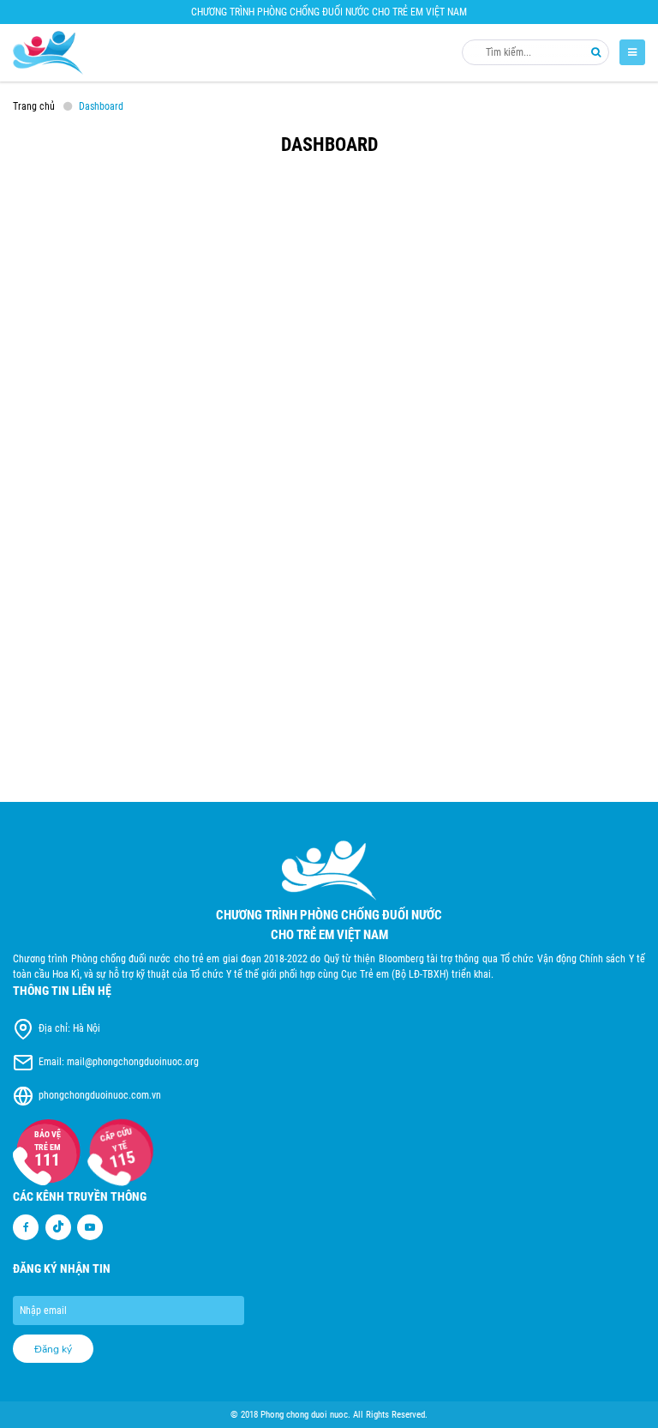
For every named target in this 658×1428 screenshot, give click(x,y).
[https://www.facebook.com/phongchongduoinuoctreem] (26, 1227)
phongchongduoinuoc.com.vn (100, 1095)
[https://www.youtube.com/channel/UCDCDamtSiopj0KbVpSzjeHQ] (90, 1227)
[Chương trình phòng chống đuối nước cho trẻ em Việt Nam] (48, 53)
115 (119, 1159)
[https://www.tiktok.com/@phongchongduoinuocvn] (58, 1227)
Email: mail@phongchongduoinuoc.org (119, 1062)
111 (47, 1159)
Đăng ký (53, 1349)
